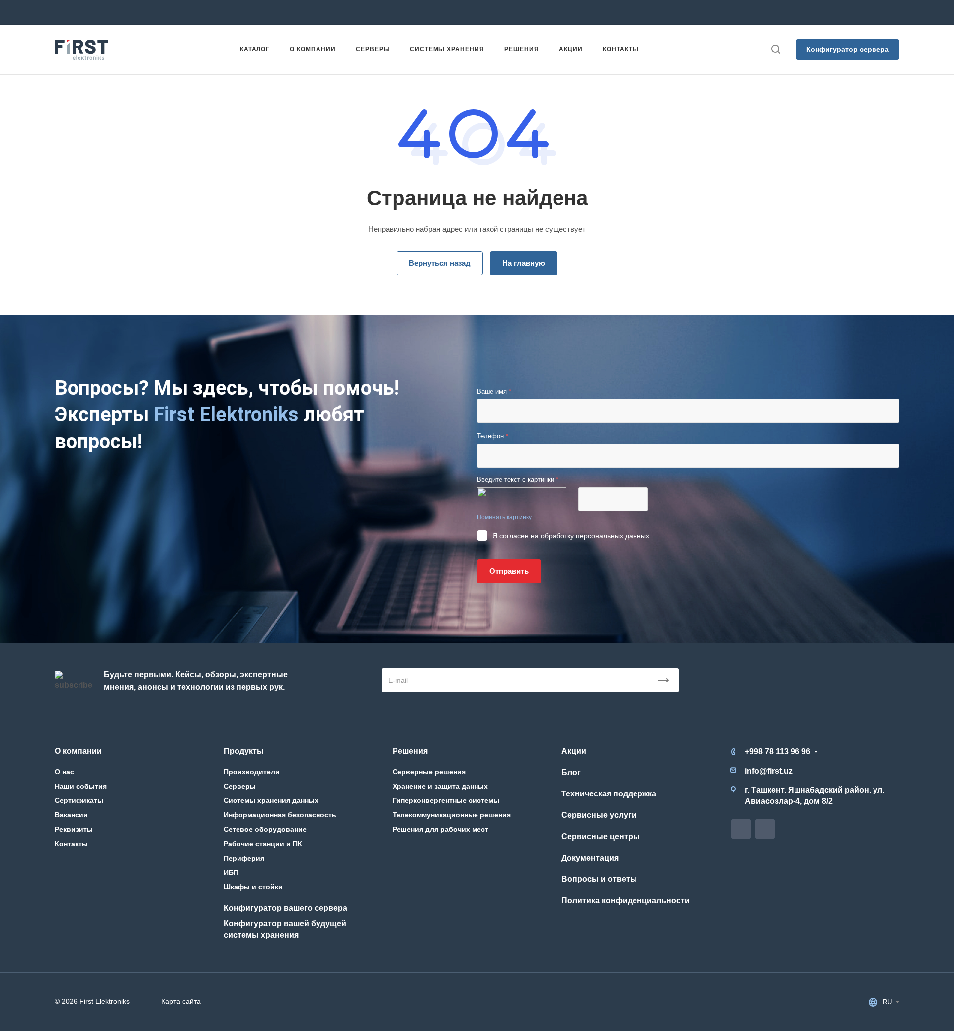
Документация (590, 858)
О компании (78, 751)
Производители (252, 772)
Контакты (71, 844)
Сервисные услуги (598, 815)
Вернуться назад (440, 263)
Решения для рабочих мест (440, 829)
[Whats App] (533, 12)
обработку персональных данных (595, 536)
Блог (571, 772)
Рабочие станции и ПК (263, 844)
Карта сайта (181, 1001)
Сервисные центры (600, 836)
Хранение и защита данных (440, 786)
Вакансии (71, 815)
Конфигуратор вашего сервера (285, 908)
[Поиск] (775, 49)
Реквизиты (74, 829)
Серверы (240, 786)
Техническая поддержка (608, 794)
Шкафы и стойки (253, 887)
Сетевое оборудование (265, 829)
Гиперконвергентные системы (446, 800)
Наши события (81, 786)
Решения (410, 751)
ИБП (231, 872)
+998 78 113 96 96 (220, 12)
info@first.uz (360, 12)
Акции (573, 751)
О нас (64, 772)
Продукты (244, 751)
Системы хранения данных (271, 800)
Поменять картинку (504, 517)
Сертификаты (79, 800)
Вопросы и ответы (599, 879)
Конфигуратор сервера (847, 49)
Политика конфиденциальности (625, 900)
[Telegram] (515, 12)
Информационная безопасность (280, 815)
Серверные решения (429, 772)
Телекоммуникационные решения (452, 815)
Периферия (244, 858)
